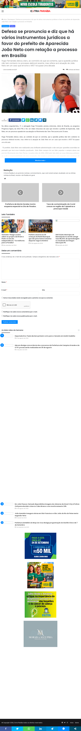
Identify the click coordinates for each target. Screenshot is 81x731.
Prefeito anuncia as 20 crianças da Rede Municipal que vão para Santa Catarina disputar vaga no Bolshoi (40, 238)
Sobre (77, 722)
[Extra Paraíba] (40, 11)
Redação (8, 170)
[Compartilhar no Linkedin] (32, 120)
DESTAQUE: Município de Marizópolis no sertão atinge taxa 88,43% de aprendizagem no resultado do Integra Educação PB (67, 239)
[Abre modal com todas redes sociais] (44, 120)
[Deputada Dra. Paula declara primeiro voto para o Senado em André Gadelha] (7, 339)
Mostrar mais (40, 160)
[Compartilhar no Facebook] (15, 120)
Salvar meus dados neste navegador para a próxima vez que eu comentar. (28, 298)
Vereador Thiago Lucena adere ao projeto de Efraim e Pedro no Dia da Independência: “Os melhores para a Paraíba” (13, 239)
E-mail (4, 290)
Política (12, 26)
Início (5, 19)
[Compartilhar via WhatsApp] (27, 120)
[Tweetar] (23, 120)
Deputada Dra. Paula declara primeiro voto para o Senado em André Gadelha (45, 336)
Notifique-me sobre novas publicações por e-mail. (20, 316)
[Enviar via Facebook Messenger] (40, 120)
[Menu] (3, 12)
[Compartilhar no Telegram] (36, 120)
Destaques (11, 19)
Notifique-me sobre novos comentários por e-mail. (20, 312)
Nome (4, 282)
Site (43, 290)
